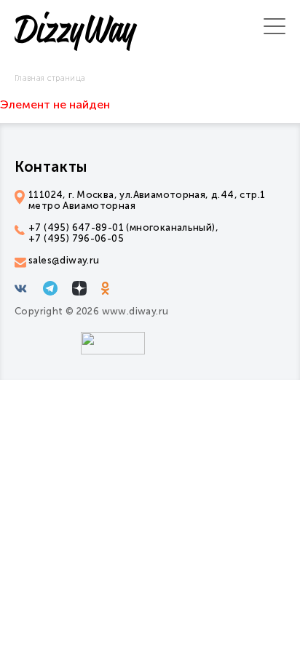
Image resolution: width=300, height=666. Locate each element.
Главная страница (50, 78)
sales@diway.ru (63, 260)
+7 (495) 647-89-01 (76, 227)
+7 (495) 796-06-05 (76, 238)
